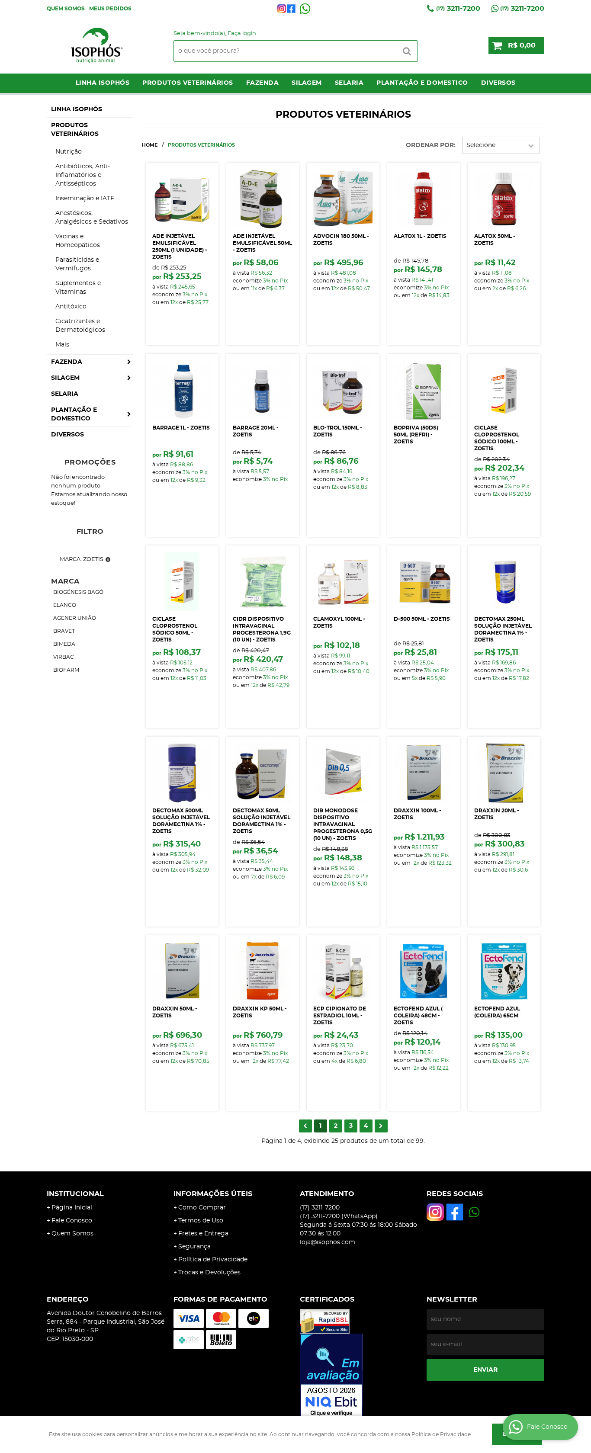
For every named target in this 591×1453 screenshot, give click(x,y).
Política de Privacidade (212, 1260)
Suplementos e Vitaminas (78, 287)
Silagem (307, 83)
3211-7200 (458, 8)
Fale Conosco (71, 1221)
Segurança (194, 1247)
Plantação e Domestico (422, 83)
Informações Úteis (212, 1193)
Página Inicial (71, 1208)
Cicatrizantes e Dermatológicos (80, 325)
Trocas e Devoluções (209, 1273)
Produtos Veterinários (187, 83)
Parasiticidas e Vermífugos (77, 264)
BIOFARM (66, 670)
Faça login (242, 33)
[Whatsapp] (305, 8)
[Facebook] (291, 8)
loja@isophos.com (327, 1242)
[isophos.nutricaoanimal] (281, 8)
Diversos (498, 83)
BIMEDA (64, 644)
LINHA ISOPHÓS (103, 83)
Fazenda (262, 83)
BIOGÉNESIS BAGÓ (78, 592)
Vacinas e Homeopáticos (77, 241)
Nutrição (68, 152)
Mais (62, 345)
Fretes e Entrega (203, 1234)
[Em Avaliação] (359, 1376)
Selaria (349, 83)
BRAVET (64, 631)
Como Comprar (202, 1208)
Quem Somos (66, 8)
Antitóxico (71, 307)
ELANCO (64, 605)
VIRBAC (63, 657)
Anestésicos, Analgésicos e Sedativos (91, 217)
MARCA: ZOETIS (81, 559)
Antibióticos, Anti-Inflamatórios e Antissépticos (82, 175)
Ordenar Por (430, 145)
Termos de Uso (200, 1221)
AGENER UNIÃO (74, 618)
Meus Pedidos (110, 8)
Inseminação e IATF (84, 199)
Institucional (75, 1193)
